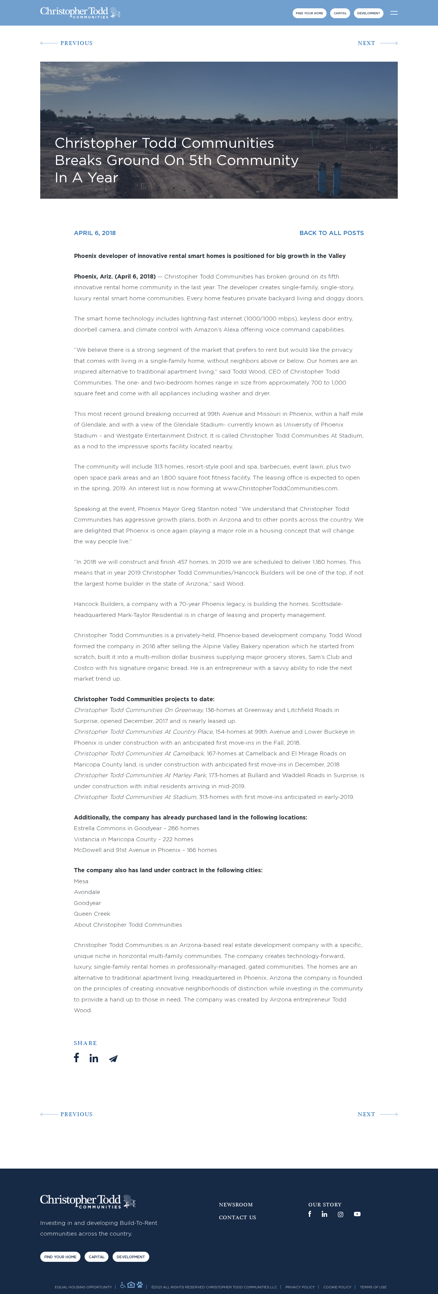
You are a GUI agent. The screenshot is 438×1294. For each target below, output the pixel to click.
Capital (340, 13)
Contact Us (237, 1217)
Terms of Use (373, 1287)
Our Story (325, 1205)
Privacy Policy (300, 1287)
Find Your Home (309, 13)
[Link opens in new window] (309, 1214)
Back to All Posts (331, 233)
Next (366, 43)
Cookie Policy (337, 1287)
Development (368, 13)
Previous (76, 43)
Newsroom (236, 1205)
